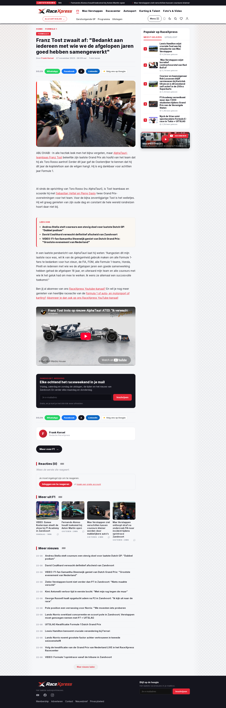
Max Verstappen (92, 10)
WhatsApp (52, 71)
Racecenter (113, 10)
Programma (104, 19)
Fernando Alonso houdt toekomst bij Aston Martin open (73, 3)
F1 (77, 10)
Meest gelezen (153, 37)
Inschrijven (122, 397)
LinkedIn (92, 71)
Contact (69, 701)
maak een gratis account (89, 484)
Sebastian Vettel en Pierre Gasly (76, 193)
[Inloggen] (187, 18)
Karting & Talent (149, 10)
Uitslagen (117, 19)
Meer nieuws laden (86, 667)
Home (39, 29)
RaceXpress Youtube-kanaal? (87, 288)
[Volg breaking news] (164, 18)
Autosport (129, 10)
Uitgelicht (171, 37)
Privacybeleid (97, 701)
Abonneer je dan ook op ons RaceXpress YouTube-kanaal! (82, 297)
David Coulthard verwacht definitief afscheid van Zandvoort (79, 234)
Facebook (69, 71)
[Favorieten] (181, 18)
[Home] (54, 11)
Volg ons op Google (115, 71)
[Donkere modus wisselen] (169, 18)
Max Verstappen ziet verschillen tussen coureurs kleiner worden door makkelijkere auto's (154, 3)
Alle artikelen (55, 19)
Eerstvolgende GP (85, 19)
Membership (42, 701)
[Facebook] (45, 695)
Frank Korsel (47, 58)
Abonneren (180, 136)
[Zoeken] (175, 18)
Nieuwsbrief (81, 701)
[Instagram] (52, 695)
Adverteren (57, 701)
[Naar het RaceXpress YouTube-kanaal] (165, 140)
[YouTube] (37, 695)
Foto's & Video (172, 10)
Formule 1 (51, 29)
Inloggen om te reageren (55, 484)
